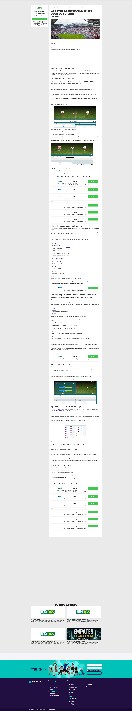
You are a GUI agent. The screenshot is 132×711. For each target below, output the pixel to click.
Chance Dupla (54, 243)
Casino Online (72, 690)
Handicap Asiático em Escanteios (94, 688)
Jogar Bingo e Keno (73, 687)
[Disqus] (66, 552)
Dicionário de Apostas (54, 687)
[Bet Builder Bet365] (48, 612)
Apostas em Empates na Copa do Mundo (76, 641)
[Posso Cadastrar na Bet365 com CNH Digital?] (84, 612)
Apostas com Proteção (54, 695)
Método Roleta (72, 689)
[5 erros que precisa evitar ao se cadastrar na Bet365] (48, 634)
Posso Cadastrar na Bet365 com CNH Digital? (77, 619)
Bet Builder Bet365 (35, 619)
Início (52, 7)
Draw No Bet (68, 246)
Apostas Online (72, 694)
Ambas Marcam (53, 693)
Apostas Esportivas (38, 709)
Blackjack (71, 692)
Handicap (58, 258)
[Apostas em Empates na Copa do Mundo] (84, 634)
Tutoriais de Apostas (58, 7)
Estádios (51, 689)
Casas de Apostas (61, 45)
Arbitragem (52, 686)
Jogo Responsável (72, 686)
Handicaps (52, 684)
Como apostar (53, 682)
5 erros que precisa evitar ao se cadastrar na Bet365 (44, 641)
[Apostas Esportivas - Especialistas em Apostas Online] (38, 681)
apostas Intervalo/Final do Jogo (61, 410)
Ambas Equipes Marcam (64, 265)
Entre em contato (72, 682)
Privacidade (71, 684)
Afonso (57, 16)
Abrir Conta (39, 19)
